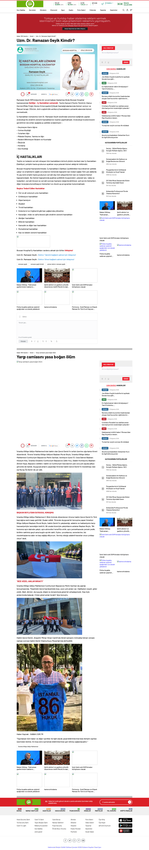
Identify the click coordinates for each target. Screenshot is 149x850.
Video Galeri (89, 823)
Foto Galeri (81, 10)
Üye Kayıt (102, 823)
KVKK (80, 847)
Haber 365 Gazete (22, 36)
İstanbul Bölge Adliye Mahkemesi (28, 746)
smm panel (38, 832)
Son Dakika (21, 10)
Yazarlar (103, 10)
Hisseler (87, 810)
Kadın (71, 10)
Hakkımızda (51, 847)
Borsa (19, 810)
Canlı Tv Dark (39, 819)
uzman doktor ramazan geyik (56, 264)
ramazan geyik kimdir (37, 264)
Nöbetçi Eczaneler (41, 826)
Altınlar (73, 819)
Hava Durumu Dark (23, 819)
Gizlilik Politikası (66, 847)
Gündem (43, 10)
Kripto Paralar (126, 810)
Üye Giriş (102, 819)
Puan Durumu (75, 810)
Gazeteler (113, 10)
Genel (31, 36)
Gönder (23, 341)
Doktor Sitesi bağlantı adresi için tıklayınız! (56, 259)
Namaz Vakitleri (32, 810)
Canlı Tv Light (21, 826)
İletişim (58, 847)
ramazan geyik (22, 264)
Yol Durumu (111, 810)
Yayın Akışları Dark (41, 823)
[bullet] (46, 341)
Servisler (32, 10)
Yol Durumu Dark (22, 823)
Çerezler (74, 847)
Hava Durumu (60, 810)
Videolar (93, 10)
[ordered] (43, 341)
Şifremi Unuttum (104, 826)
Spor (63, 10)
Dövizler (73, 823)
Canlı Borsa (56, 819)
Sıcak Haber (89, 832)
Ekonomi (53, 10)
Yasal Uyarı (98, 847)
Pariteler (99, 810)
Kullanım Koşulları (88, 847)
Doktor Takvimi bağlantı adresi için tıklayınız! (57, 255)
